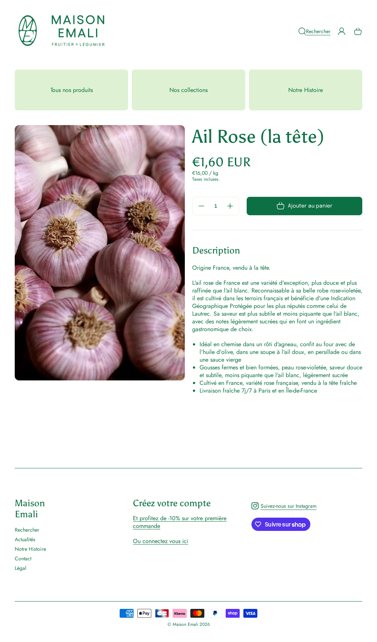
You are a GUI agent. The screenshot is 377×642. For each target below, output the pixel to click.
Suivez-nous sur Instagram (284, 507)
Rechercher (27, 529)
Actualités (25, 539)
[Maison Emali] (62, 31)
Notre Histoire (30, 549)
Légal (20, 567)
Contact (23, 558)
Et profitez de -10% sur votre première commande (179, 522)
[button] (314, 31)
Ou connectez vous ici (160, 541)
